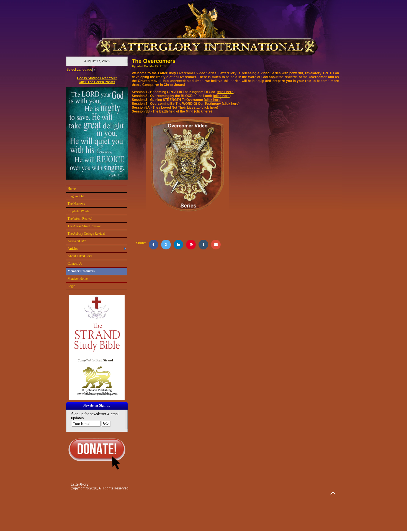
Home (72, 189)
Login (71, 286)
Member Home (77, 278)
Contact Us (75, 264)
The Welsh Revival (80, 219)
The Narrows (76, 204)
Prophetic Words (78, 211)
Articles (73, 249)
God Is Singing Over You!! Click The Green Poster (97, 80)
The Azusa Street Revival (84, 226)
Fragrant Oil (76, 196)
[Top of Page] (332, 493)
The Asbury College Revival (86, 234)
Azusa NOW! (77, 241)
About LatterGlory (80, 256)
